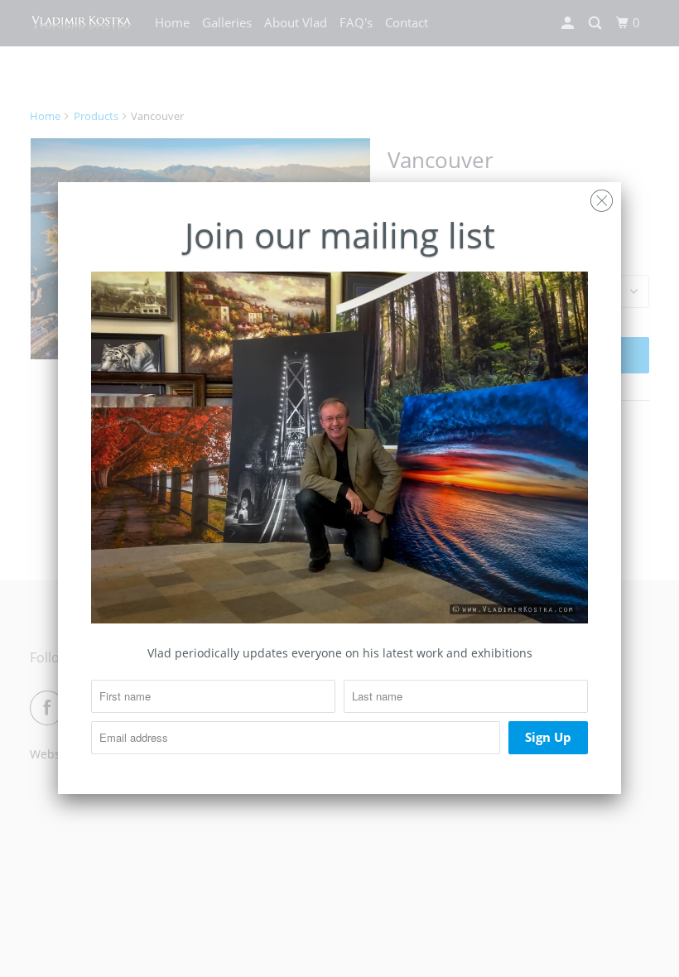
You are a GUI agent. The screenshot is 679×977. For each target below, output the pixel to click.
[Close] (601, 197)
